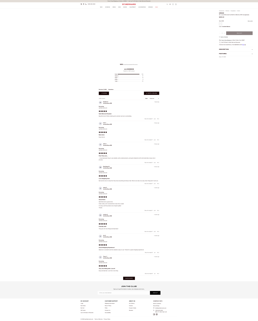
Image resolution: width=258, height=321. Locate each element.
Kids (119, 7)
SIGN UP (155, 292)
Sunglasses (233, 10)
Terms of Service (99, 319)
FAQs (106, 308)
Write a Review (153, 94)
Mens (114, 7)
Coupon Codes (132, 308)
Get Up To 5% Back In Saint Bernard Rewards (139, 1)
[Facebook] (154, 314)
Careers (131, 305)
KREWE (221, 13)
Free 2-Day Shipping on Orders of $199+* (118, 1)
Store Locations (157, 303)
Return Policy (108, 305)
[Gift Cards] (81, 4)
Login (82, 303)
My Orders (83, 305)
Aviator (238, 10)
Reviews (131, 310)
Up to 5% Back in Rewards (87, 312)
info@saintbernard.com (160, 308)
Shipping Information (110, 303)
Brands (150, 7)
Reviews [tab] (103, 90)
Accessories (142, 7)
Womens (107, 7)
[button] (129, 74)
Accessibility (108, 312)
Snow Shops (156, 305)
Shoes (125, 7)
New (101, 7)
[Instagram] (156, 314)
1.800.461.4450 (159, 310)
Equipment (133, 7)
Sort (146, 98)
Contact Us (107, 310)
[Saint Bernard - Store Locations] (83, 4)
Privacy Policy (107, 319)
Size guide (250, 21)
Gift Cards (83, 310)
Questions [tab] (110, 90)
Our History (132, 303)
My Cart (82, 308)
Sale (156, 7)
